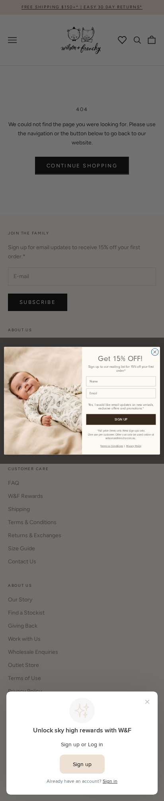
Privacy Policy (134, 446)
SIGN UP (121, 419)
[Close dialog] (154, 351)
